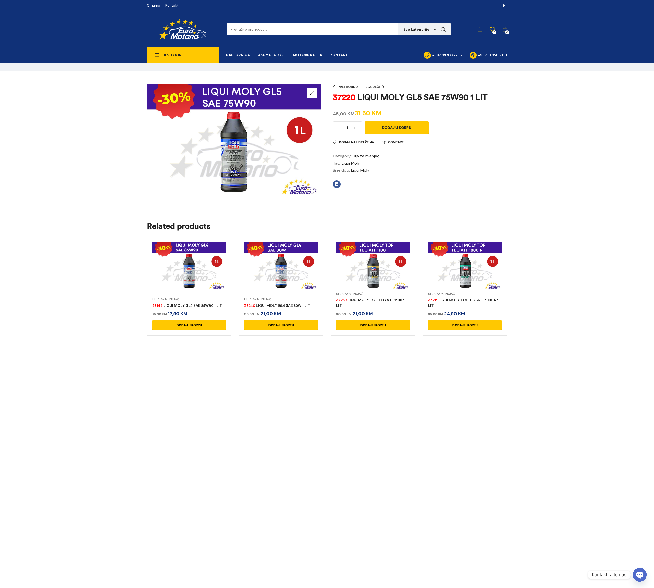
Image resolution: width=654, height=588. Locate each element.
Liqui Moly (351, 163)
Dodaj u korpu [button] (189, 325)
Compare (396, 142)
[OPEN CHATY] (640, 575)
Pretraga (443, 29)
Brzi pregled (189, 272)
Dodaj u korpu (396, 128)
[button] (312, 93)
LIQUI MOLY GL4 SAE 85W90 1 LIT (187, 306)
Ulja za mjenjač (366, 156)
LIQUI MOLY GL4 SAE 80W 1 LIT (277, 306)
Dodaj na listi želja (356, 142)
